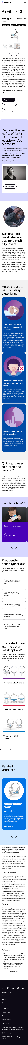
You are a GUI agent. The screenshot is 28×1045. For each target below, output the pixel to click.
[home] (6, 2)
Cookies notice (6, 1019)
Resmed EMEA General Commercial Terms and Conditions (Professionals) (13, 1028)
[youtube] (23, 988)
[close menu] (25, 2)
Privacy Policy (6, 1012)
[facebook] (3, 988)
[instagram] (18, 988)
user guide (21, 83)
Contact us (5, 1008)
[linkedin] (13, 988)
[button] (8, 100)
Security (4, 1016)
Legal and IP (5, 1023)
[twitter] (8, 988)
